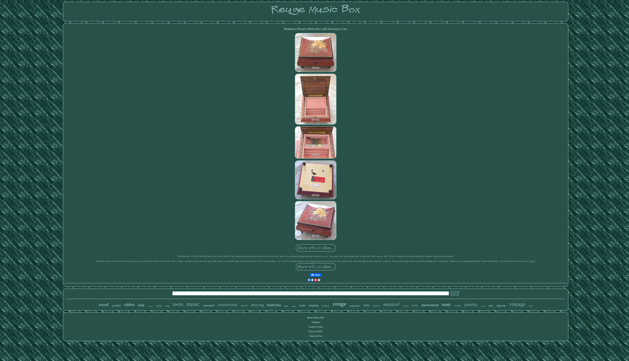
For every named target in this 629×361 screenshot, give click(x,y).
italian (150, 306)
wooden (116, 305)
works (457, 305)
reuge (339, 304)
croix (415, 305)
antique (325, 305)
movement (430, 305)
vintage (517, 304)
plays (286, 306)
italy (141, 305)
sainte (294, 306)
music (193, 304)
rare (366, 305)
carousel (209, 305)
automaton (355, 306)
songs (406, 305)
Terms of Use (315, 336)
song (167, 306)
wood (104, 304)
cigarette (501, 305)
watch (244, 305)
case (531, 306)
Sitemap (316, 322)
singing (313, 305)
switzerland (227, 304)
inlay (490, 306)
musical (391, 304)
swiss (177, 304)
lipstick (376, 305)
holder (159, 306)
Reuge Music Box (315, 317)
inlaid (483, 306)
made (302, 305)
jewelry (471, 304)
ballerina (274, 305)
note (446, 304)
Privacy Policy (316, 331)
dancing (257, 305)
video (129, 304)
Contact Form (316, 326)
